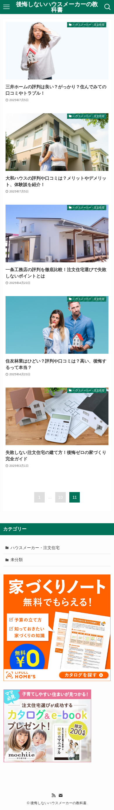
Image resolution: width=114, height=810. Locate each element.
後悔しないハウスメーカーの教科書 (57, 7)
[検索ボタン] (107, 7)
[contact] (60, 795)
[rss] (53, 795)
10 (60, 497)
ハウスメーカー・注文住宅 (35, 547)
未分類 (17, 559)
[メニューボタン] (6, 7)
